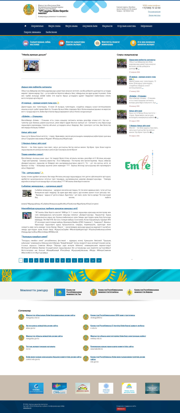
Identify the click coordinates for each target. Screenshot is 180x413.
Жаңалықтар (107, 26)
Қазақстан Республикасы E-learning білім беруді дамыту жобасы (117, 326)
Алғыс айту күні (28, 132)
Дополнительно (37, 26)
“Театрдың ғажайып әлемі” (34, 237)
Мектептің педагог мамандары (111, 43)
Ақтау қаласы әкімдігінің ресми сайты (42, 326)
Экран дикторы (154, 15)
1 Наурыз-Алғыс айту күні (33, 143)
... (138, 68)
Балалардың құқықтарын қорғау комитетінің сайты (112, 346)
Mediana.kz (121, 409)
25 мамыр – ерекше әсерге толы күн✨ (40, 103)
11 (74, 260)
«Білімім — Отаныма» (32, 116)
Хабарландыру (146, 26)
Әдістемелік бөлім (90, 26)
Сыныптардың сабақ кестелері (40, 43)
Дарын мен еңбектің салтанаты (36, 87)
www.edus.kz (27, 408)
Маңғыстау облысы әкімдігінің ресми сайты (44, 336)
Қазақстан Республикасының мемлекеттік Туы (74, 292)
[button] (152, 150)
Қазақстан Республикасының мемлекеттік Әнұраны (146, 291)
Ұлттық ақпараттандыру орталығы (40, 346)
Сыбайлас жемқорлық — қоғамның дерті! (41, 186)
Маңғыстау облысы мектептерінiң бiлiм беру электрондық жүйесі (118, 336)
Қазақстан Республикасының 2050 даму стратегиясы (112, 315)
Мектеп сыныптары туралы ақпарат (75, 43)
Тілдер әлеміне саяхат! (32, 154)
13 (87, 260)
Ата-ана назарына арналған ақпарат (146, 43)
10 (68, 260)
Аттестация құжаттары (126, 26)
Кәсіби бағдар (51, 32)
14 (93, 260)
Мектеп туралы (54, 26)
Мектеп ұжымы (71, 26)
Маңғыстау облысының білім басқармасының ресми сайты (50, 315)
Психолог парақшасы (32, 32)
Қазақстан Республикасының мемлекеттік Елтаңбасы (110, 291)
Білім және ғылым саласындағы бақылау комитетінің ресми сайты (53, 357)
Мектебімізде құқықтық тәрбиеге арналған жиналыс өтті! (49, 208)
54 (99, 260)
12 (80, 260)
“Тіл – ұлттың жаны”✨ (32, 173)
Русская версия (154, 12)
